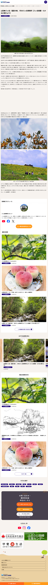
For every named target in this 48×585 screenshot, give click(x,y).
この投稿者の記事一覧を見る (24, 329)
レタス (29, 484)
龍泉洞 (35, 484)
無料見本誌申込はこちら (25, 226)
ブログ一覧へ (24, 474)
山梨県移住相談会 (5, 486)
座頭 (24, 484)
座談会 (23, 486)
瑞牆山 (12, 486)
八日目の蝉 (28, 486)
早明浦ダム (12, 484)
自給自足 (40, 484)
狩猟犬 (17, 486)
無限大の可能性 (4, 484)
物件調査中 (18, 484)
